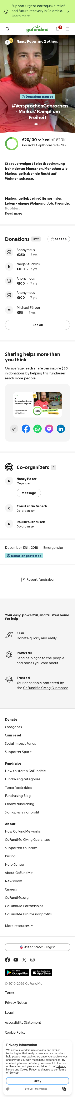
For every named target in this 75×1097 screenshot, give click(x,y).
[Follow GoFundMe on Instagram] (32, 960)
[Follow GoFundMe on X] (24, 960)
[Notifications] (57, 29)
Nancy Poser (27, 479)
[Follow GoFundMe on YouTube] (16, 960)
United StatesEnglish (39, 947)
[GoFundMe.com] (37, 29)
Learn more (21, 16)
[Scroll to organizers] (10, 40)
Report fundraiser (40, 579)
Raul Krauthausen (31, 522)
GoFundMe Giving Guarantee (45, 688)
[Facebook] (26, 428)
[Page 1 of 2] (36, 124)
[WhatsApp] (37, 428)
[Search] (7, 29)
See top (61, 239)
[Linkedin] (61, 428)
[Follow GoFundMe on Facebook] (7, 960)
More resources (17, 926)
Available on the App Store (41, 972)
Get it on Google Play (17, 972)
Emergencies (53, 547)
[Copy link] (14, 428)
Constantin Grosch (32, 506)
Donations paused (39, 96)
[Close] (68, 11)
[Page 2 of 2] (40, 124)
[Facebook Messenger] (49, 428)
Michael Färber (28, 307)
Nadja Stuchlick (28, 264)
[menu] (67, 29)
